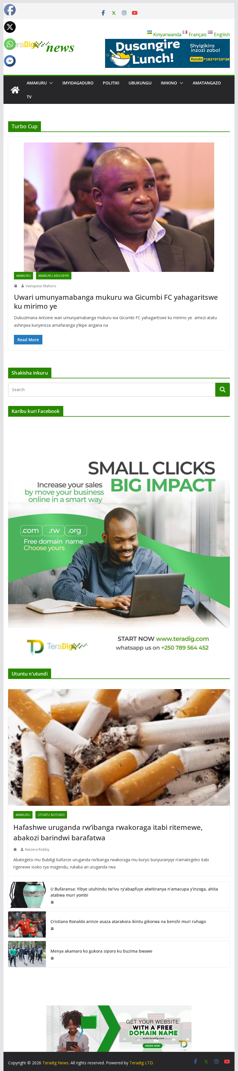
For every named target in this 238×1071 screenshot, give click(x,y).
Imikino (169, 83)
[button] (50, 83)
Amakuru (37, 83)
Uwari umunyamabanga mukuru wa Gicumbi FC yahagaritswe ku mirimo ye (116, 301)
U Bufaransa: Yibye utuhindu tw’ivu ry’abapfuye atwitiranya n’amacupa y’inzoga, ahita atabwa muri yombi (134, 892)
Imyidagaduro (77, 83)
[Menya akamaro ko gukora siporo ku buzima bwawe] (27, 954)
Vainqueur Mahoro (41, 285)
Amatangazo (207, 83)
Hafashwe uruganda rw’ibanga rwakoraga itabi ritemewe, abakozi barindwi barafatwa (108, 832)
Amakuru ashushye (53, 276)
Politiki (111, 83)
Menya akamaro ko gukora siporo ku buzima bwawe (101, 951)
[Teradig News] (15, 90)
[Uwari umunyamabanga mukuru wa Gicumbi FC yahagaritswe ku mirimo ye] (119, 207)
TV (29, 97)
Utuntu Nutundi (51, 815)
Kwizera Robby (37, 849)
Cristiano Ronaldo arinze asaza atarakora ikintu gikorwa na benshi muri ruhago (128, 921)
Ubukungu (140, 83)
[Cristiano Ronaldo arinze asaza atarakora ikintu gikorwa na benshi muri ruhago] (27, 924)
